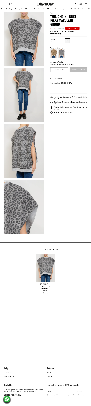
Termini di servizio (51, 396)
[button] (10, 4)
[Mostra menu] (5, 4)
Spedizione (7, 373)
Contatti (49, 376)
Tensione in (53, 13)
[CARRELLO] (86, 4)
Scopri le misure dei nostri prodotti (62, 64)
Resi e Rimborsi (9, 376)
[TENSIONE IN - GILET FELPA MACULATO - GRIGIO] (45, 268)
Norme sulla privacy (78, 394)
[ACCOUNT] (80, 4)
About (49, 373)
